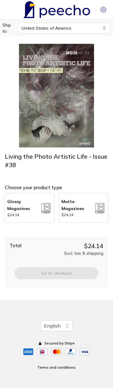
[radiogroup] (56, 207)
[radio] (29, 207)
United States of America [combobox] (46, 28)
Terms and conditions (56, 367)
